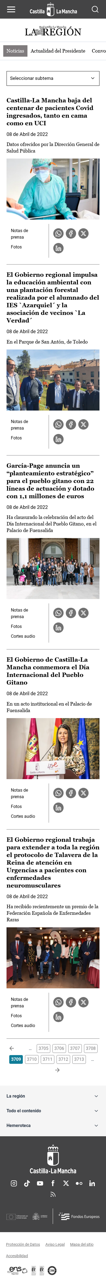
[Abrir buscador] (95, 9)
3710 (32, 1059)
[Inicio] (53, 1159)
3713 (79, 1059)
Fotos (16, 247)
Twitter (66, 1183)
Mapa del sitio (81, 1244)
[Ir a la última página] (53, 1070)
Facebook (53, 1183)
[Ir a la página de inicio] (53, 9)
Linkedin (92, 1183)
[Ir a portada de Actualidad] (53, 31)
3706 (59, 1048)
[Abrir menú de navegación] (11, 9)
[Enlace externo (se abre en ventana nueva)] (42, 1270)
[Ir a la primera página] (16, 1048)
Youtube (39, 1183)
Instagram (13, 1183)
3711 (47, 1059)
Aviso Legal (55, 1244)
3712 (63, 1059)
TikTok (26, 1183)
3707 (75, 1048)
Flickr (79, 1183)
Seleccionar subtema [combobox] (31, 78)
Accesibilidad (17, 1256)
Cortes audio (23, 636)
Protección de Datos (23, 1244)
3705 (43, 1048)
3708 (91, 1048)
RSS (53, 1194)
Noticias (15, 51)
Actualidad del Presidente (58, 51)
